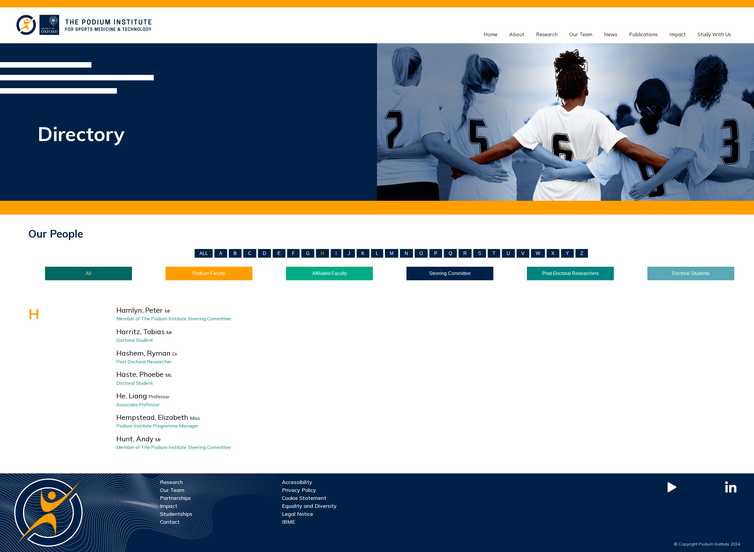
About (516, 34)
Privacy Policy (299, 490)
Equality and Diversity (309, 506)
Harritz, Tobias (144, 331)
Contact (170, 521)
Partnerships (175, 498)
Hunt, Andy (138, 438)
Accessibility (297, 482)
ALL (203, 253)
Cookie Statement (304, 498)
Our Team (580, 34)
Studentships (176, 513)
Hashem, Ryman (146, 353)
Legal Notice (297, 513)
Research (547, 34)
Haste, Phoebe (144, 374)
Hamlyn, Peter (143, 310)
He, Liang (142, 395)
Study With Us (714, 34)
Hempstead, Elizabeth (158, 417)
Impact (677, 34)
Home (490, 34)
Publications (643, 34)
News (610, 34)
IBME (288, 521)
